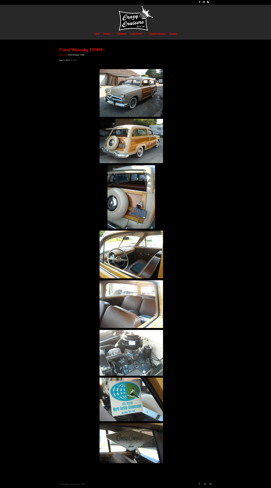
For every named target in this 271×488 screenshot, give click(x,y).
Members (121, 34)
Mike (74, 60)
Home (97, 34)
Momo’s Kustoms (157, 34)
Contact (173, 34)
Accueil (62, 54)
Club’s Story (136, 34)
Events (106, 34)
